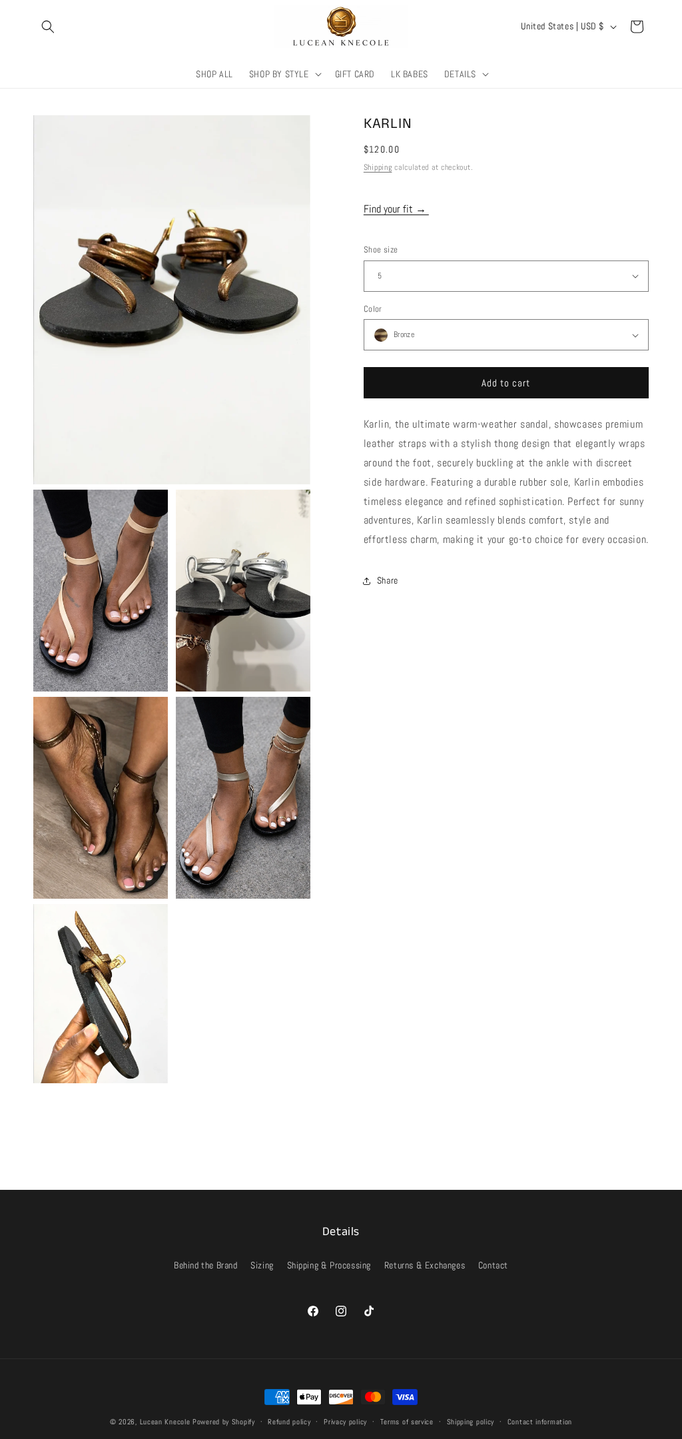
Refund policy (289, 1421)
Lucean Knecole (165, 1421)
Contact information (540, 1421)
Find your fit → (396, 209)
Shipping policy (471, 1421)
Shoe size (381, 249)
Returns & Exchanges (424, 1265)
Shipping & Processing (329, 1265)
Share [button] (387, 580)
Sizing (262, 1265)
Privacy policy (345, 1421)
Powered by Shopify (223, 1421)
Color (373, 308)
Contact (493, 1265)
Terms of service (407, 1421)
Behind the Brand (206, 1265)
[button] (48, 26)
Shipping (378, 167)
